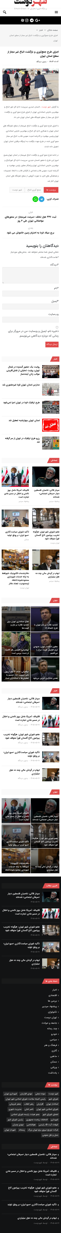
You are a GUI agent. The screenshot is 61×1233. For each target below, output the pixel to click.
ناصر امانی (29, 1109)
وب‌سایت (53, 314)
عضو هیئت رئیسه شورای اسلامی (25, 1114)
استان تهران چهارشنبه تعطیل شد (24, 420)
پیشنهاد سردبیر (54, 501)
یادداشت (52, 1073)
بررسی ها (52, 1001)
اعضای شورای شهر (50, 1114)
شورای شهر (53, 1099)
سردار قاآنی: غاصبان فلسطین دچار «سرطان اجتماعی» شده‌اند (46, 493)
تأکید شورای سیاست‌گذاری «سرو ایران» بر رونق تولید (17, 533)
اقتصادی (52, 995)
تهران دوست (54, 543)
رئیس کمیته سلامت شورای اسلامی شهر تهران (26, 1099)
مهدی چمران (18, 1124)
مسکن (26, 539)
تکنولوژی (52, 1012)
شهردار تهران (10, 1130)
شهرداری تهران (10, 1093)
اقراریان (40, 1104)
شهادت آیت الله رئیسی (48, 1124)
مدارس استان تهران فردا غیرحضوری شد (21, 385)
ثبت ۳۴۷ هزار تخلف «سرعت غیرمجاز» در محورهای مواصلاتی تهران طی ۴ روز (30, 219)
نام (56, 288)
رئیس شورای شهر (15, 1119)
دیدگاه (54, 265)
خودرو (54, 1034)
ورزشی (54, 1067)
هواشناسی (31, 1124)
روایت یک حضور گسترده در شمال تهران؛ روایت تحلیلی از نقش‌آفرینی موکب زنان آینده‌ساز (23, 370)
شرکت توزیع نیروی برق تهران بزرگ (43, 1130)
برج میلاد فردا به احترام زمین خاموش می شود (30, 233)
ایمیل (55, 301)
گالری (54, 1051)
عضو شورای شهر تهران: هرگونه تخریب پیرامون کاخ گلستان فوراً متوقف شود (46, 535)
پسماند (22, 1130)
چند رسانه (52, 1029)
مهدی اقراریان (26, 1093)
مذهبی (53, 1056)
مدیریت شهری (15, 1109)
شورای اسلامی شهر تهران (47, 1109)
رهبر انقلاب (29, 1104)
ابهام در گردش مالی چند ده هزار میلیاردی (47, 575)
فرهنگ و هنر (50, 1045)
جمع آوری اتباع (34, 190)
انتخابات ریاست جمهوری (37, 1119)
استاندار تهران (52, 1104)
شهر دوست (46, 106)
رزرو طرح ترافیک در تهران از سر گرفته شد (22, 440)
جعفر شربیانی (15, 1104)
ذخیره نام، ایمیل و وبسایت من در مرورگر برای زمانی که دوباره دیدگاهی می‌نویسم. (33, 333)
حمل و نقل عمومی (50, 1135)
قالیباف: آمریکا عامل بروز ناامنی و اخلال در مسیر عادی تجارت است (16, 493)
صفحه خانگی (52, 30)
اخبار (41, 30)
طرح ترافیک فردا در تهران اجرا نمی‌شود (21, 402)
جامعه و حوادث (49, 1023)
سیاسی (53, 1040)
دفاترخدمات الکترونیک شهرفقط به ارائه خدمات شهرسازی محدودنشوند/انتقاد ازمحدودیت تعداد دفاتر (15, 578)
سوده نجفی (40, 1093)
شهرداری (54, 1119)
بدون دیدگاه (41, 61)
